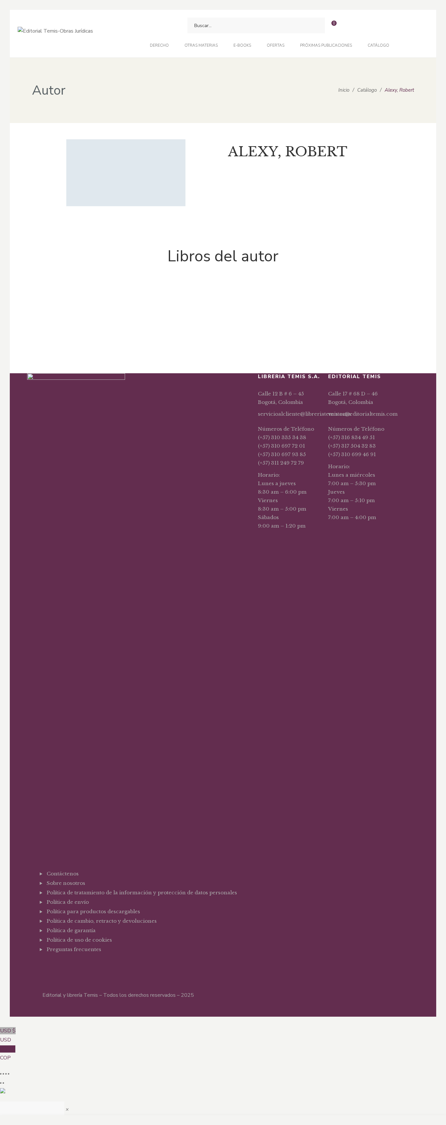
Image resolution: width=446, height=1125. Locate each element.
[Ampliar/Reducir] (0, 1073)
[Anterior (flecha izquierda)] (0, 1083)
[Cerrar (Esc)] (8, 1073)
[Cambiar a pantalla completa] (3, 1073)
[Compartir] (6, 1073)
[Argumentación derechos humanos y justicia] (66, 293)
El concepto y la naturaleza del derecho (144, 329)
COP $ (7, 1053)
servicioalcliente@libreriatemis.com (304, 414)
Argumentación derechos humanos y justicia (66, 329)
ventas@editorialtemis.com (363, 414)
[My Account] (346, 26)
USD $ (8, 1035)
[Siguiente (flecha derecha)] (3, 1083)
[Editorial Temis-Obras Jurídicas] (55, 33)
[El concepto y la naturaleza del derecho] (144, 293)
